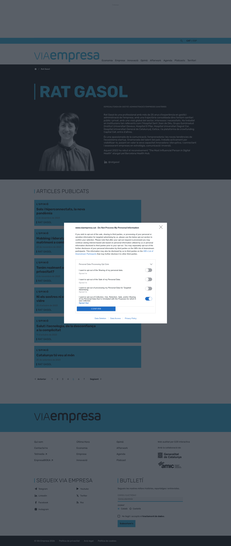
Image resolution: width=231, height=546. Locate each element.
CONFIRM (96, 309)
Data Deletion (100, 318)
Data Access (115, 318)
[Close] (161, 227)
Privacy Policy (130, 318)
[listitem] (115, 264)
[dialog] (115, 273)
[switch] (148, 270)
